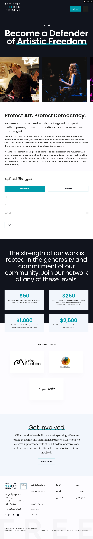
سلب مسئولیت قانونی (81, 530)
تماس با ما (79, 491)
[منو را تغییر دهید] (85, 9)
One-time (24, 188)
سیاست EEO (69, 530)
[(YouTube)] (18, 515)
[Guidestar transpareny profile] (23, 486)
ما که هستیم (60, 497)
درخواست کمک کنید (38, 485)
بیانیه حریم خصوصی (56, 530)
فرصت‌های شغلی (82, 497)
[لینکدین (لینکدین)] (13, 515)
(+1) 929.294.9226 (13, 508)
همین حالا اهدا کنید (38, 491)
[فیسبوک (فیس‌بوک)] (5, 515)
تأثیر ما (58, 491)
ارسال (33, 515)
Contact (46, 461)
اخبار (77, 485)
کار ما (58, 485)
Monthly (68, 188)
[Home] (12, 7)
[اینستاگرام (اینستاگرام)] (9, 515)
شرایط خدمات (44, 530)
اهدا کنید (75, 9)
